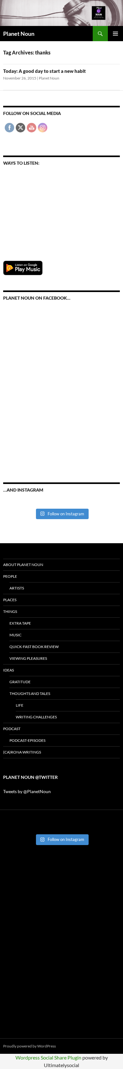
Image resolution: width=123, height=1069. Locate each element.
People (10, 576)
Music (15, 635)
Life (19, 705)
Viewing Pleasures (28, 658)
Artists (16, 588)
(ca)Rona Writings (22, 752)
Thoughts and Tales (29, 693)
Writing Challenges (36, 717)
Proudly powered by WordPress (29, 1046)
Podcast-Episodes (27, 740)
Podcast (11, 728)
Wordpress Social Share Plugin (48, 1057)
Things (10, 611)
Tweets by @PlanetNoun (27, 791)
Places (9, 599)
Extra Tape (20, 623)
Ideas (8, 670)
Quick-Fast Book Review (34, 646)
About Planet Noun (23, 564)
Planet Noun (18, 33)
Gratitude (20, 681)
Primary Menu (115, 33)
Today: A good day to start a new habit (44, 71)
